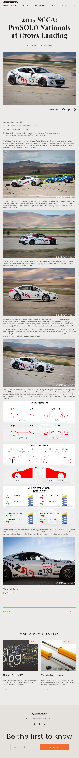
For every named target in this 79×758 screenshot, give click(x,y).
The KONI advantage (52, 675)
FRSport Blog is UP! (13, 675)
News (13, 5)
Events (54, 5)
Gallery (64, 5)
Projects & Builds (39, 5)
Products (23, 5)
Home (5, 5)
